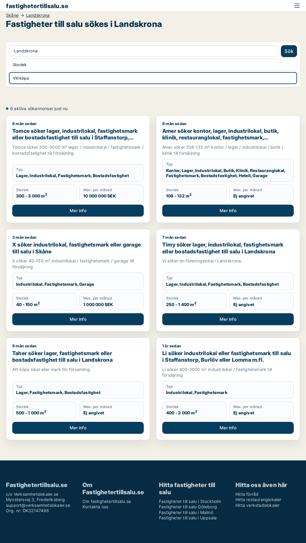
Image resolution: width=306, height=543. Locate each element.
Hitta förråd (246, 494)
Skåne (12, 15)
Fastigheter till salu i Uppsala (188, 517)
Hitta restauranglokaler (258, 499)
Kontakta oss (95, 506)
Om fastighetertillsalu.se (106, 501)
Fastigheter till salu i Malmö (186, 512)
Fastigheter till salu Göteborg (188, 506)
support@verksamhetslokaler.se (38, 505)
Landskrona (38, 15)
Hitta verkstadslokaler (257, 505)
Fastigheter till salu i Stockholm (190, 501)
